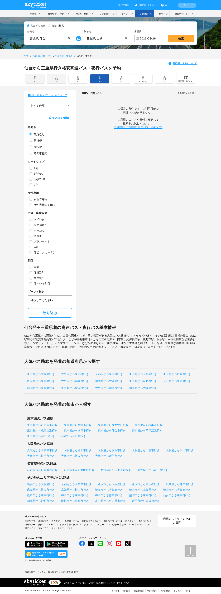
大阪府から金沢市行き (78, 450)
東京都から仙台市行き (112, 430)
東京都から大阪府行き (41, 374)
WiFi (36, 247)
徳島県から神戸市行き (41, 500)
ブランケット (42, 241)
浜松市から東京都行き (75, 500)
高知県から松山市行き (75, 489)
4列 (36, 168)
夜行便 (38, 147)
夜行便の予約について (185, 63)
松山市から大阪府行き (177, 489)
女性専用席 (40, 199)
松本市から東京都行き (41, 495)
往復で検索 (58, 25)
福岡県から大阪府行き (109, 381)
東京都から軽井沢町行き (113, 425)
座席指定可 (40, 225)
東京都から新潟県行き (75, 387)
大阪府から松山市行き (180, 450)
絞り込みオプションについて (49, 95)
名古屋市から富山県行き (152, 470)
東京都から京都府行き (143, 374)
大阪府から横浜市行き (112, 450)
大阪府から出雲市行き (146, 450)
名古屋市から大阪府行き (79, 470)
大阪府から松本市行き (41, 455)
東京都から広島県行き (177, 374)
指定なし (39, 134)
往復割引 (39, 272)
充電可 (38, 236)
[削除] (69, 38)
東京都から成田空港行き (42, 430)
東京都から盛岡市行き (78, 430)
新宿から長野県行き (73, 436)
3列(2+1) (39, 179)
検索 (181, 38)
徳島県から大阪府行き (143, 387)
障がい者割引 (42, 283)
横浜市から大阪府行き (41, 484)
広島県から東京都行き (41, 381)
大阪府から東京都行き (75, 374)
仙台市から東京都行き (177, 495)
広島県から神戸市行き (180, 484)
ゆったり (39, 230)
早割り (38, 267)
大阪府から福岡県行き (75, 381)
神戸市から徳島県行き (109, 495)
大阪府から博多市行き (75, 455)
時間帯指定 (40, 153)
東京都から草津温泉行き (147, 430)
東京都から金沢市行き (78, 425)
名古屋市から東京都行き (116, 470)
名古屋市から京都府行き (42, 470)
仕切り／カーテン (45, 252)
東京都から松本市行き (148, 425)
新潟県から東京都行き (41, 387)
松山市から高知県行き (143, 489)
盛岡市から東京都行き (143, 495)
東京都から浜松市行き (41, 436)
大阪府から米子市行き (109, 455)
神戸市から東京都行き (75, 495)
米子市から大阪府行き (146, 500)
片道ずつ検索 (38, 25)
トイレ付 (39, 219)
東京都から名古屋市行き (42, 425)
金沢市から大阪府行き (112, 484)
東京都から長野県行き (143, 381)
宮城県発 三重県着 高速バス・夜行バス (138, 127)
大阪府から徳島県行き (109, 387)
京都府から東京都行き (109, 374)
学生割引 (39, 278)
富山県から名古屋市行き (110, 500)
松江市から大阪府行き (109, 489)
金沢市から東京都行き (146, 484)
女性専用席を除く (45, 204)
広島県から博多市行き (41, 489)
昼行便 (38, 140)
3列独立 (39, 173)
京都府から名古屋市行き (76, 484)
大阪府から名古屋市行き (42, 450)
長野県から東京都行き (177, 381)
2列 (36, 184)
